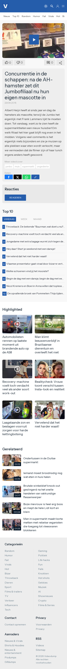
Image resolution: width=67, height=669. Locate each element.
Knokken (43, 573)
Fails (40, 568)
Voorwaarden (44, 624)
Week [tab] (24, 219)
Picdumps (10, 657)
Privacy (40, 628)
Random (26, 16)
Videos (40, 645)
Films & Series (46, 605)
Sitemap (40, 649)
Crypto (42, 600)
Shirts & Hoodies (14, 645)
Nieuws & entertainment (13, 651)
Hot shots (44, 577)
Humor (36, 16)
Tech (7, 609)
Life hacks (44, 560)
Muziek (42, 587)
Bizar (8, 573)
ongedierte (43, 166)
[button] (63, 6)
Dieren (9, 582)
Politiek (42, 555)
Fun (40, 564)
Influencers (11, 605)
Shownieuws (45, 596)
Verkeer (9, 600)
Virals (51, 16)
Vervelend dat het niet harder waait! (26, 256)
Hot (58, 16)
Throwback (11, 577)
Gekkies (43, 582)
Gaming (42, 550)
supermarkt (28, 166)
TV (6, 596)
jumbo (9, 166)
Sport (8, 587)
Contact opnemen (15, 624)
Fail (44, 16)
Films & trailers (13, 591)
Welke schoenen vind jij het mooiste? (27, 271)
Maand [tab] (38, 219)
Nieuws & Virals (14, 640)
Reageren (15, 197)
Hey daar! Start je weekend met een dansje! (30, 248)
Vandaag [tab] (9, 219)
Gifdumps (10, 661)
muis (17, 166)
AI (39, 591)
